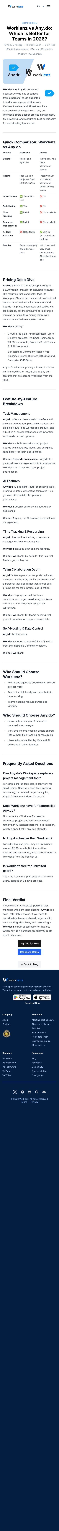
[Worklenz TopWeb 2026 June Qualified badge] (6, 1033)
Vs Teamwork (9, 1067)
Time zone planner (41, 1024)
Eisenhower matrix (41, 1041)
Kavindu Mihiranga (13, 44)
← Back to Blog (29, 964)
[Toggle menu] (48, 6)
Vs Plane (6, 1071)
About (5, 1020)
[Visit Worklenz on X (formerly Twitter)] (15, 1092)
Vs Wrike (6, 1075)
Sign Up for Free (29, 943)
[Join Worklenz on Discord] (44, 1092)
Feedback (37, 1062)
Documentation (39, 1071)
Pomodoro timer (40, 1036)
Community (37, 1067)
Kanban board (39, 1032)
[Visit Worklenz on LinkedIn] (29, 1092)
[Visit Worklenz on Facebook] (22, 1092)
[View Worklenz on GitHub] (37, 1092)
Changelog (37, 1075)
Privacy (34, 1102)
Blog (34, 1058)
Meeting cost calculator (43, 1020)
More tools (38, 1045)
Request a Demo (29, 951)
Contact (6, 1024)
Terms (24, 1102)
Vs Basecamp (9, 1062)
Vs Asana (7, 1058)
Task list (36, 1028)
